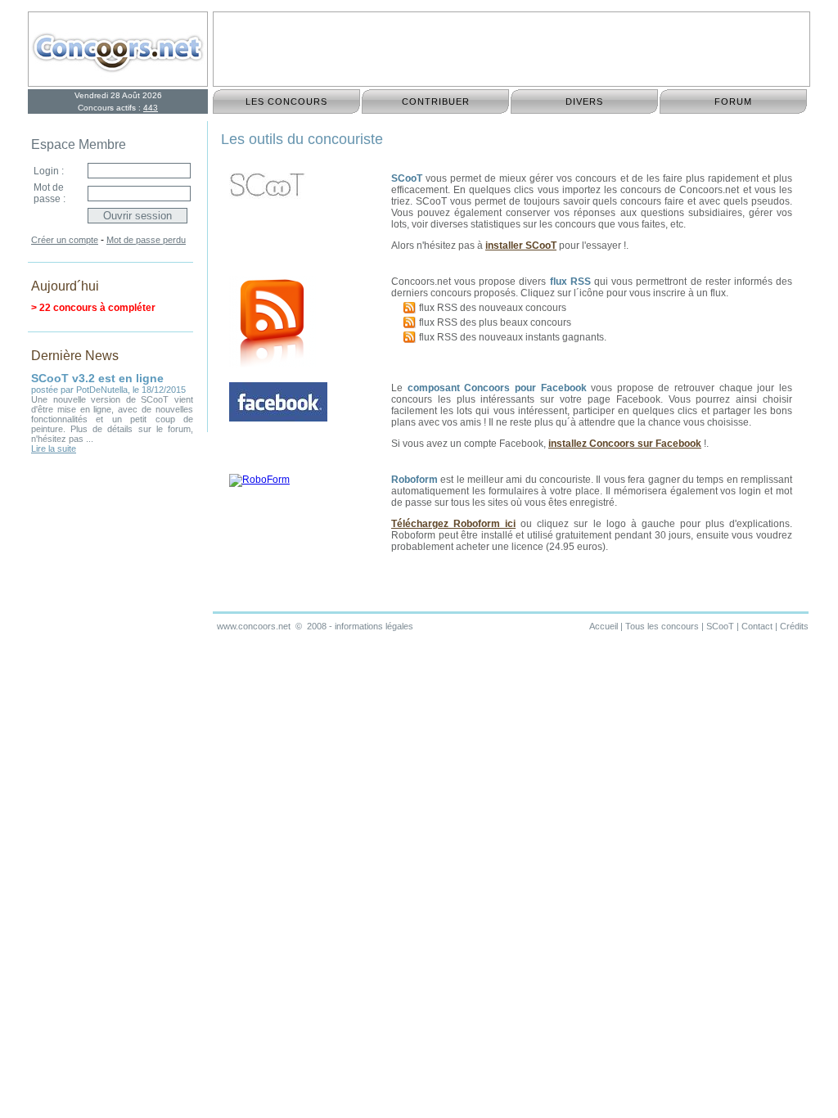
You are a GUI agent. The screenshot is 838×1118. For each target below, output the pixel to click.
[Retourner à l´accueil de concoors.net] (118, 81)
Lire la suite (53, 448)
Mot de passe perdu (146, 240)
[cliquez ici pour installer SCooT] (267, 199)
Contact (757, 626)
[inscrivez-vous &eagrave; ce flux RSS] (411, 307)
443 (150, 107)
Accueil (603, 626)
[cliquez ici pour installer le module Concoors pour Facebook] (278, 418)
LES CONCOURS (286, 101)
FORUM (733, 101)
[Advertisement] (511, 49)
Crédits (794, 626)
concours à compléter (104, 307)
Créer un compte (64, 240)
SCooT (720, 626)
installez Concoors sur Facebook (624, 443)
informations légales (374, 626)
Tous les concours (662, 626)
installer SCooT (520, 245)
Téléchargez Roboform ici (453, 524)
